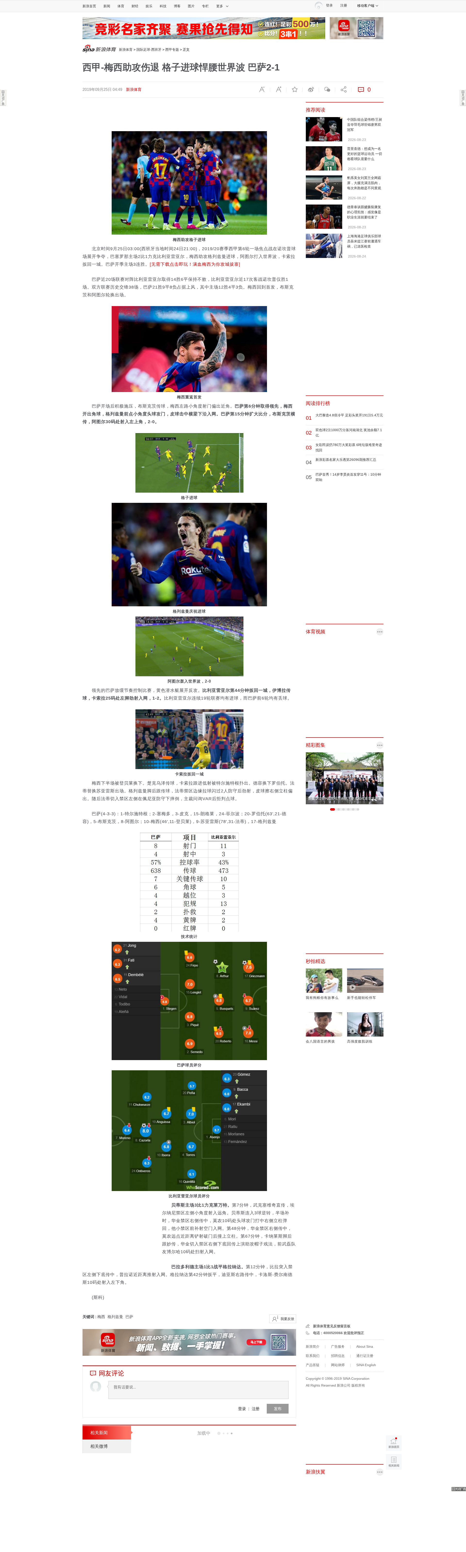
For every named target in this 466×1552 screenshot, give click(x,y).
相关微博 (99, 1446)
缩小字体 (262, 89)
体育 (120, 6)
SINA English (366, 1365)
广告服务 (338, 1346)
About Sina (364, 1346)
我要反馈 (287, 1319)
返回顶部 (394, 1480)
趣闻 (205, 1523)
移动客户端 (365, 6)
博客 (177, 6)
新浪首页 (89, 6)
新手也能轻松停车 (361, 998)
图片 (191, 6)
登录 (242, 1408)
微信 (327, 89)
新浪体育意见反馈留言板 (331, 1326)
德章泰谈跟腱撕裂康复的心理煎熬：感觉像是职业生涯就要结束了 (364, 212)
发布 (278, 1408)
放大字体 (278, 89)
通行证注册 (364, 1356)
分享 (343, 89)
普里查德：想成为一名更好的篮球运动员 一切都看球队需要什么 (364, 154)
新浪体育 (126, 49)
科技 (163, 6)
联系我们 (312, 1356)
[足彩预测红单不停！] (204, 28)
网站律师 (338, 1365)
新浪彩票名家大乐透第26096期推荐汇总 (346, 460)
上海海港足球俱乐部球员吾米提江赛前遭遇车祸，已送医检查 (364, 241)
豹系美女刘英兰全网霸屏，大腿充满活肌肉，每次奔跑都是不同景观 (364, 183)
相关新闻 (99, 1432)
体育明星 (209, 1454)
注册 (343, 5)
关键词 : (90, 1317)
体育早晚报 (217, 1488)
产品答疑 (312, 1365)
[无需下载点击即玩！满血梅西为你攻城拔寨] (195, 264)
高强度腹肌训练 (360, 1041)
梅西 (101, 1317)
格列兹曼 (115, 1317)
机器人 (223, 1454)
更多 (219, 6)
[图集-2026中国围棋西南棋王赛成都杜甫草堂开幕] (344, 778)
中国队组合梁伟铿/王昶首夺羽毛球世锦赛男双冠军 (364, 125)
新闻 (106, 6)
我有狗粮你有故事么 (322, 998)
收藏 (294, 89)
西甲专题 (172, 49)
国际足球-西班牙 (148, 49)
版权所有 (358, 1385)
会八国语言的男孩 (320, 1041)
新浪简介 (312, 1346)
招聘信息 (338, 1356)
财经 (135, 6)
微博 (311, 89)
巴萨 (129, 1317)
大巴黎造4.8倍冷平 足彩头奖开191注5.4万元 (349, 415)
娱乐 (149, 6)
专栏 (205, 6)
